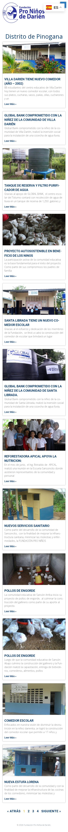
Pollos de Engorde (19, 590)
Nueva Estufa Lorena (21, 782)
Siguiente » (51, 811)
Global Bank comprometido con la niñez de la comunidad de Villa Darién (33, 119)
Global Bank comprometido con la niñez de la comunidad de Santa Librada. (33, 390)
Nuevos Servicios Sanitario (26, 526)
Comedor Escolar (18, 720)
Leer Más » (10, 104)
